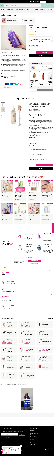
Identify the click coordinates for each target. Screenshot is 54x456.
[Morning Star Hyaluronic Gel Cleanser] (4, 350)
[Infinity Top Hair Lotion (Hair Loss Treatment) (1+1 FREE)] (22, 350)
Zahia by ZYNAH (9, 19)
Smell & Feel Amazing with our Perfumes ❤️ (22, 176)
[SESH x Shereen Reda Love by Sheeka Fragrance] (40, 367)
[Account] (49, 5)
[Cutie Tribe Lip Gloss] (40, 341)
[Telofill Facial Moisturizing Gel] (22, 367)
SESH (43, 331)
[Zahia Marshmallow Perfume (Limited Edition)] (34, 208)
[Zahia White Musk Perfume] (47, 208)
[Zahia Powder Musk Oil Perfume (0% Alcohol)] (20, 208)
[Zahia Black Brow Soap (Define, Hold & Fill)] (7, 208)
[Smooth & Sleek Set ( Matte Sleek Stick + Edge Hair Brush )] (22, 341)
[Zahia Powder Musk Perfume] (7, 186)
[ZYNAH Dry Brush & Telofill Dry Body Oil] (40, 358)
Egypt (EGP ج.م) (5, 447)
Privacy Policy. (21, 437)
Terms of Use (15, 437)
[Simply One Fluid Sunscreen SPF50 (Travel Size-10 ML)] (40, 333)
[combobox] (22, 5)
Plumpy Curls (34, 31)
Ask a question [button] (34, 263)
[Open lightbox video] (27, 399)
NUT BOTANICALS (45, 323)
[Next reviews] (51, 39)
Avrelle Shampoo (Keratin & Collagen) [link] (43, 83)
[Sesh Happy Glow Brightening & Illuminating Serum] (4, 375)
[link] (33, 67)
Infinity (26, 347)
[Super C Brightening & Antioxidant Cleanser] (22, 375)
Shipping (30, 46)
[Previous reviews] (30, 39)
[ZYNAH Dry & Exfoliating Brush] (21, 21)
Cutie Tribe (44, 340)
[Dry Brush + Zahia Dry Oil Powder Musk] (4, 325)
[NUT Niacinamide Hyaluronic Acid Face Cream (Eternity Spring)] (40, 325)
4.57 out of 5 (22, 261)
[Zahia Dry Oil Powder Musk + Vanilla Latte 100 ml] (4, 358)
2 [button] (26, 312)
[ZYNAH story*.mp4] (27, 399)
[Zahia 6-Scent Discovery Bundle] (34, 186)
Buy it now (41, 55)
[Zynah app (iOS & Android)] (42, 5)
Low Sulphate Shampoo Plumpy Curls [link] (42, 66)
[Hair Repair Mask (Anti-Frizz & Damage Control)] (4, 333)
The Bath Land (27, 356)
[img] (4, 270)
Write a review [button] (34, 260)
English (45, 5)
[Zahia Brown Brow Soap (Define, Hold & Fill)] (4, 21)
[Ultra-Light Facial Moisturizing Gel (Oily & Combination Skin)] (40, 350)
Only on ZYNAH (27, 339)
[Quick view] (11, 182)
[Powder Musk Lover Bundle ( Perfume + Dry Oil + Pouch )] (20, 186)
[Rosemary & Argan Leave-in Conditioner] (22, 358)
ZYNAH (25, 19)
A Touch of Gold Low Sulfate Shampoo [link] (34, 81)
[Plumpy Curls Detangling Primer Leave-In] (4, 367)
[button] (31, 34)
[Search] (39, 5)
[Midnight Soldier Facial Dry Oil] (22, 333)
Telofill (43, 347)
